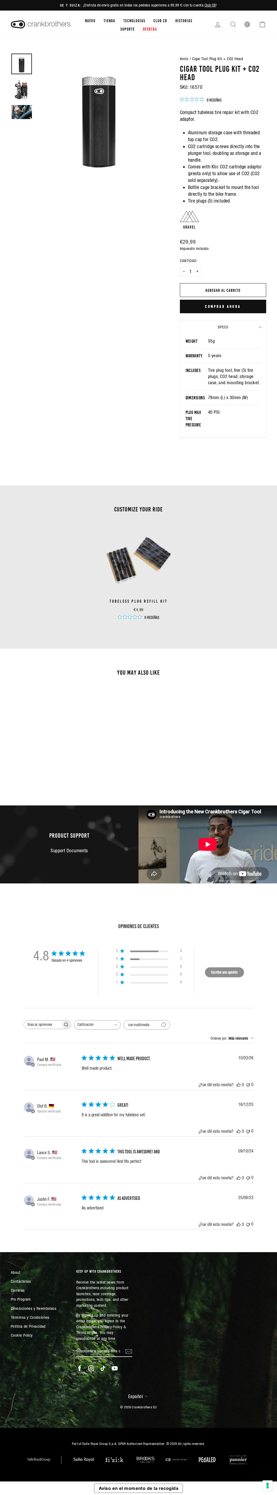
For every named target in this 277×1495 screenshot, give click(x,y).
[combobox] (97, 1025)
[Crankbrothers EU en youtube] (114, 1368)
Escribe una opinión (224, 972)
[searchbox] (42, 1024)
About (15, 1272)
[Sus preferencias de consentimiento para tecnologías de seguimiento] (267, 1485)
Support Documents (69, 850)
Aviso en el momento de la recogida (138, 1488)
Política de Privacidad (28, 1326)
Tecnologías (134, 20)
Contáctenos (21, 1281)
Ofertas (150, 29)
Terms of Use (87, 1332)
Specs (223, 327)
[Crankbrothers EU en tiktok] (103, 1368)
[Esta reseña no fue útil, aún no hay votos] (248, 1084)
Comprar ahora (223, 306)
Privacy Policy (111, 1326)
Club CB (210, 5)
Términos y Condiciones (30, 1317)
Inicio (184, 58)
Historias (183, 20)
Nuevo (90, 20)
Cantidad (188, 261)
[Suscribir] (128, 1351)
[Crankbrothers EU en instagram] (91, 1368)
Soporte (127, 29)
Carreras (18, 1290)
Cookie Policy (22, 1335)
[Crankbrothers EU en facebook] (79, 1368)
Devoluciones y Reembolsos (33, 1308)
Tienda (109, 20)
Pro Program (21, 1299)
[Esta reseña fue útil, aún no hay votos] (238, 1084)
